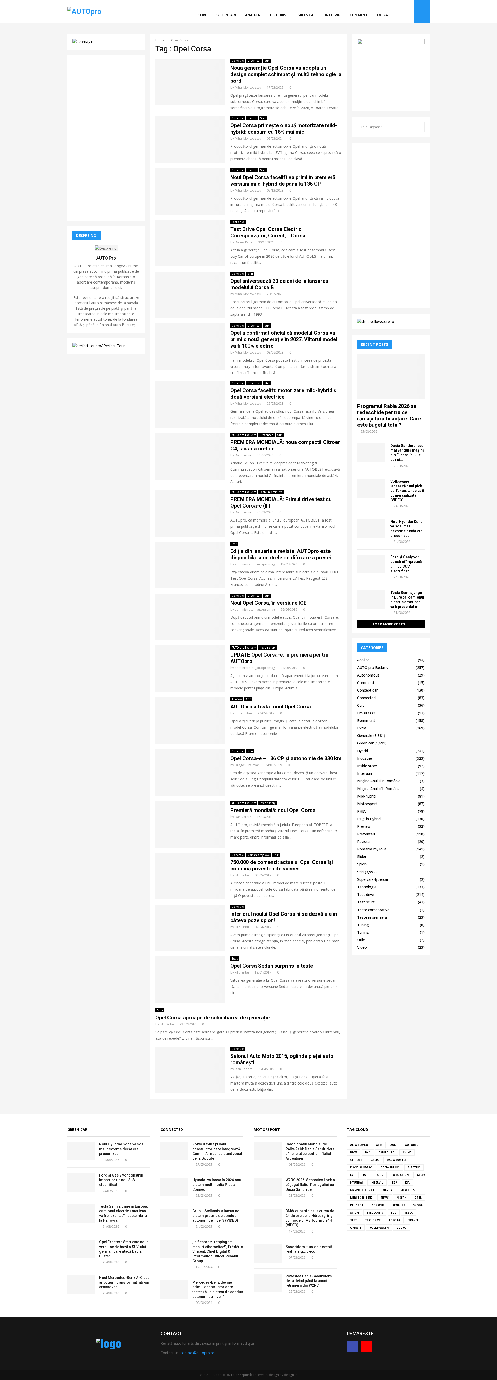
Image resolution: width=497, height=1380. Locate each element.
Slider (361, 856)
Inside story (267, 647)
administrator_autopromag (255, 564)
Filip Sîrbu (242, 875)
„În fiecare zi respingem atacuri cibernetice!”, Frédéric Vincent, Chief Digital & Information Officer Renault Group (217, 1251)
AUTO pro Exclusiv (244, 435)
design (274, 1374)
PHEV (362, 811)
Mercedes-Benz (361, 1197)
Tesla (408, 1212)
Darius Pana (243, 242)
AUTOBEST (412, 1145)
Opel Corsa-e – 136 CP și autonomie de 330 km (285, 758)
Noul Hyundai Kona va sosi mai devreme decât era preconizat (121, 1149)
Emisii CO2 (366, 712)
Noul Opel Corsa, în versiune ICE (268, 603)
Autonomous (368, 675)
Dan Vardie (243, 455)
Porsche (377, 1205)
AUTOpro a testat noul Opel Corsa (270, 706)
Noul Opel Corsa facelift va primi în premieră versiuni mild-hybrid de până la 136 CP (282, 180)
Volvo (401, 1227)
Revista (363, 841)
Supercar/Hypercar (372, 879)
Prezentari (225, 14)
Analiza (252, 14)
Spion (362, 864)
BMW (353, 1152)
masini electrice (362, 1190)
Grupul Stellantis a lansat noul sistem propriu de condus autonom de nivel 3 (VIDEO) (217, 1215)
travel (413, 1220)
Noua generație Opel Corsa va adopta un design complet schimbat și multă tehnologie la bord (285, 74)
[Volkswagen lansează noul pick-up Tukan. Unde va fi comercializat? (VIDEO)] (371, 488)
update (355, 1227)
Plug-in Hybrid (369, 818)
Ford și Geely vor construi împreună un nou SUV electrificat (121, 1180)
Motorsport (367, 803)
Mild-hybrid (366, 796)
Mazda (387, 1190)
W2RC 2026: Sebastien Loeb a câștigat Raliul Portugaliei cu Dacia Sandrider (310, 1184)
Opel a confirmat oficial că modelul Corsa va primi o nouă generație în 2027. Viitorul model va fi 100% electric (283, 339)
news (385, 1197)
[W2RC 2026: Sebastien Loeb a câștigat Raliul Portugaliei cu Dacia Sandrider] (268, 1187)
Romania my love (258, 855)
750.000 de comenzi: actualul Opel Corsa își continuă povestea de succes (281, 865)
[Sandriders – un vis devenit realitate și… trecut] (268, 1253)
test (353, 1220)
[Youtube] (409, 12)
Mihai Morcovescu (248, 87)
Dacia (374, 1160)
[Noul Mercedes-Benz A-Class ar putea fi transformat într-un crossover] (81, 1284)
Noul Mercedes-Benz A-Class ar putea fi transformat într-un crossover (124, 1282)
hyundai (356, 1182)
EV (352, 1175)
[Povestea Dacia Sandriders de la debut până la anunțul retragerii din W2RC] (268, 1283)
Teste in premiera (271, 492)
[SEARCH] (419, 127)
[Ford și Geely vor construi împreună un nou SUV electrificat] (371, 564)
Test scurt (366, 901)
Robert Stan (243, 713)
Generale (238, 60)
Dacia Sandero (361, 1167)
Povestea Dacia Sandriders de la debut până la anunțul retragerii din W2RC (309, 1280)
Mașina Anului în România (378, 780)
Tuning (363, 924)
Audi (393, 1145)
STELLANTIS (375, 1212)
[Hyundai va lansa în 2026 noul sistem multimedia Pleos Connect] (174, 1187)
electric (414, 1167)
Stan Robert (243, 1069)
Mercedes (407, 1190)
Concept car (367, 690)
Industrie (364, 758)
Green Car (77, 1129)
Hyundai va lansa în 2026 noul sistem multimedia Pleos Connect (217, 1184)
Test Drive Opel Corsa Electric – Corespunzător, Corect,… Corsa (268, 232)
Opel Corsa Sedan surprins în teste (271, 966)
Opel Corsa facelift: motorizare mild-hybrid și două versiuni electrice (284, 393)
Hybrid (251, 118)
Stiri (202, 14)
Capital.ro (386, 1152)
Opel (418, 1197)
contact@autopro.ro (197, 1352)
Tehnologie (366, 886)
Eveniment (366, 720)
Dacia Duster (397, 1160)
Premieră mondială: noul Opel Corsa (273, 810)
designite (290, 1374)
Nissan (401, 1197)
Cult (360, 705)
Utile (361, 939)
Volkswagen (379, 1227)
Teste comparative (373, 909)
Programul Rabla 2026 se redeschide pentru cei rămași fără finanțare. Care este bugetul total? (389, 415)
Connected (366, 697)
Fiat (365, 1175)
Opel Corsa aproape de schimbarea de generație (212, 1018)
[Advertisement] (106, 137)
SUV (393, 1212)
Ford (379, 1175)
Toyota (394, 1220)
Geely (421, 1175)
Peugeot (356, 1205)
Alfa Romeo (359, 1145)
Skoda (418, 1205)
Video (362, 947)
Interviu (332, 14)
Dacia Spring (390, 1167)
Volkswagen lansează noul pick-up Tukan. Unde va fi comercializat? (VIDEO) (407, 490)
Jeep (394, 1182)
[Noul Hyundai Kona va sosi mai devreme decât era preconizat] (371, 528)
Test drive (278, 14)
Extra (382, 14)
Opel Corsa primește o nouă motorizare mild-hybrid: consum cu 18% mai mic (283, 128)
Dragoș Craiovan (247, 765)
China (407, 1152)
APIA (379, 1145)
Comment (359, 14)
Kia (407, 1182)
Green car (306, 14)
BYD (367, 1152)
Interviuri (364, 773)
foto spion (400, 1175)
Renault (398, 1205)
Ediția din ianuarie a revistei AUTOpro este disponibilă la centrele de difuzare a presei (280, 554)
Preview (237, 699)
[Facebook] (403, 12)
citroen (356, 1160)
